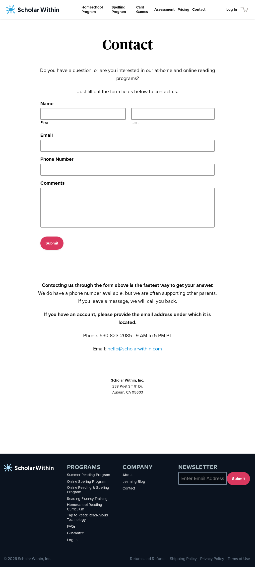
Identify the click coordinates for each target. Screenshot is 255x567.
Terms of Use (239, 559)
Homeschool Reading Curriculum (84, 507)
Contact (198, 9)
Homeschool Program (92, 9)
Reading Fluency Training (87, 498)
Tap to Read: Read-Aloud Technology (87, 517)
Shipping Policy (183, 559)
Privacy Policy (212, 559)
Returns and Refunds (148, 559)
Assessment (164, 9)
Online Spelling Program (86, 481)
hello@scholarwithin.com (135, 348)
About (127, 475)
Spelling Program (119, 9)
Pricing (183, 9)
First (44, 122)
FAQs (71, 526)
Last (135, 122)
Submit (52, 243)
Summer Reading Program (88, 475)
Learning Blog (134, 481)
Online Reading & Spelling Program (88, 490)
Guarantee (75, 533)
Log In (231, 9)
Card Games (142, 9)
